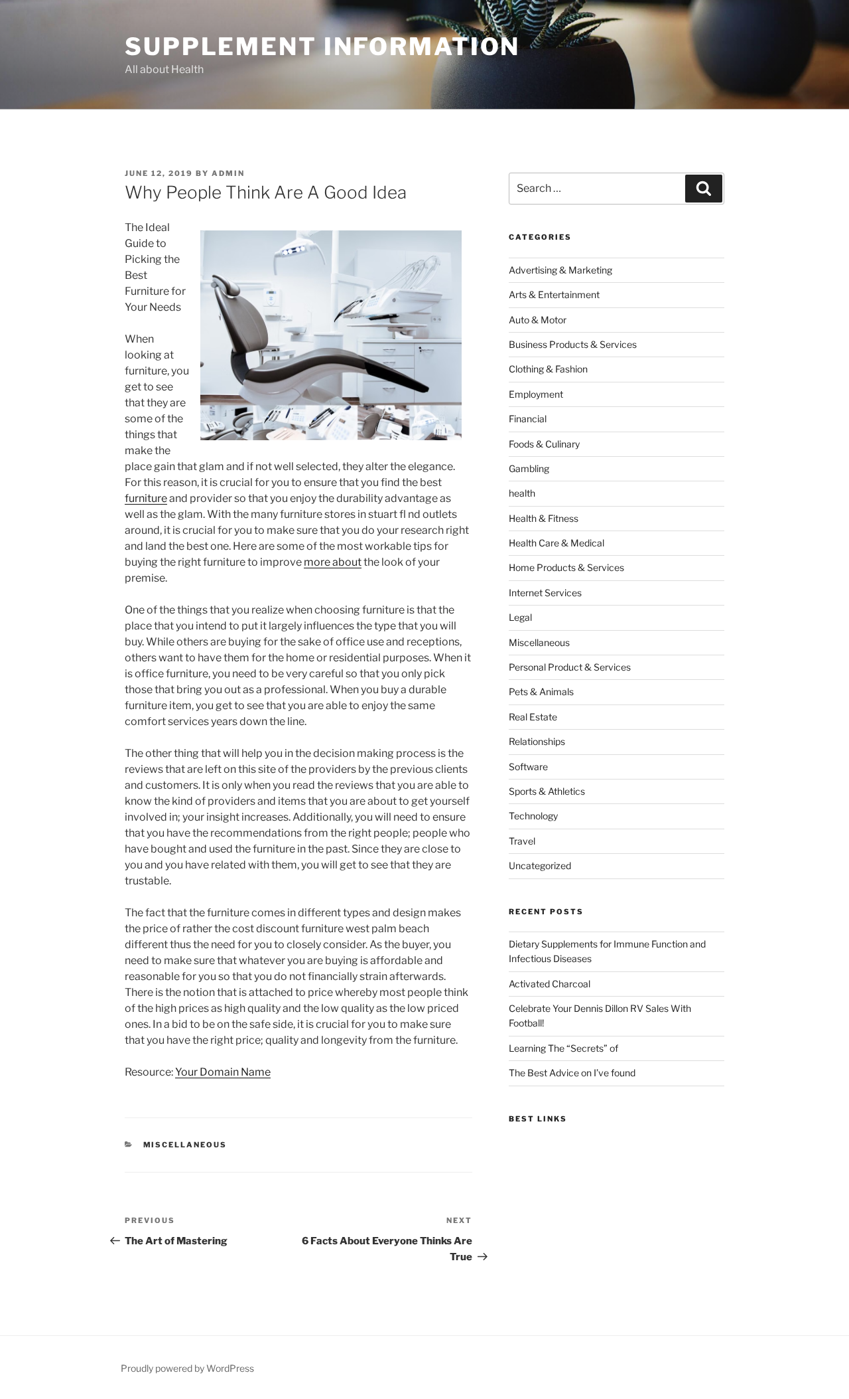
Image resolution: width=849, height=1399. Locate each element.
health (522, 493)
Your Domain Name (223, 1072)
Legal (520, 617)
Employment (536, 394)
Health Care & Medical (556, 542)
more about (332, 562)
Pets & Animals (541, 691)
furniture (146, 498)
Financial (528, 418)
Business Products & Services (573, 344)
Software (528, 766)
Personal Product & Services (570, 667)
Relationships (537, 741)
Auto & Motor (537, 319)
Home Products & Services (566, 567)
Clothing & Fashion (548, 368)
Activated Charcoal (549, 983)
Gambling (529, 468)
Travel (522, 841)
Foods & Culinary (544, 444)
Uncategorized (540, 865)
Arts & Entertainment (554, 294)
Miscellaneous (185, 1144)
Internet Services (545, 592)
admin (228, 173)
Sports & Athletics (547, 791)
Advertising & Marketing (560, 270)
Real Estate (533, 716)
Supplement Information (322, 46)
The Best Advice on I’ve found (572, 1072)
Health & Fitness (543, 518)
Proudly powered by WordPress (187, 1368)
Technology (533, 815)
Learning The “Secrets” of (563, 1048)
